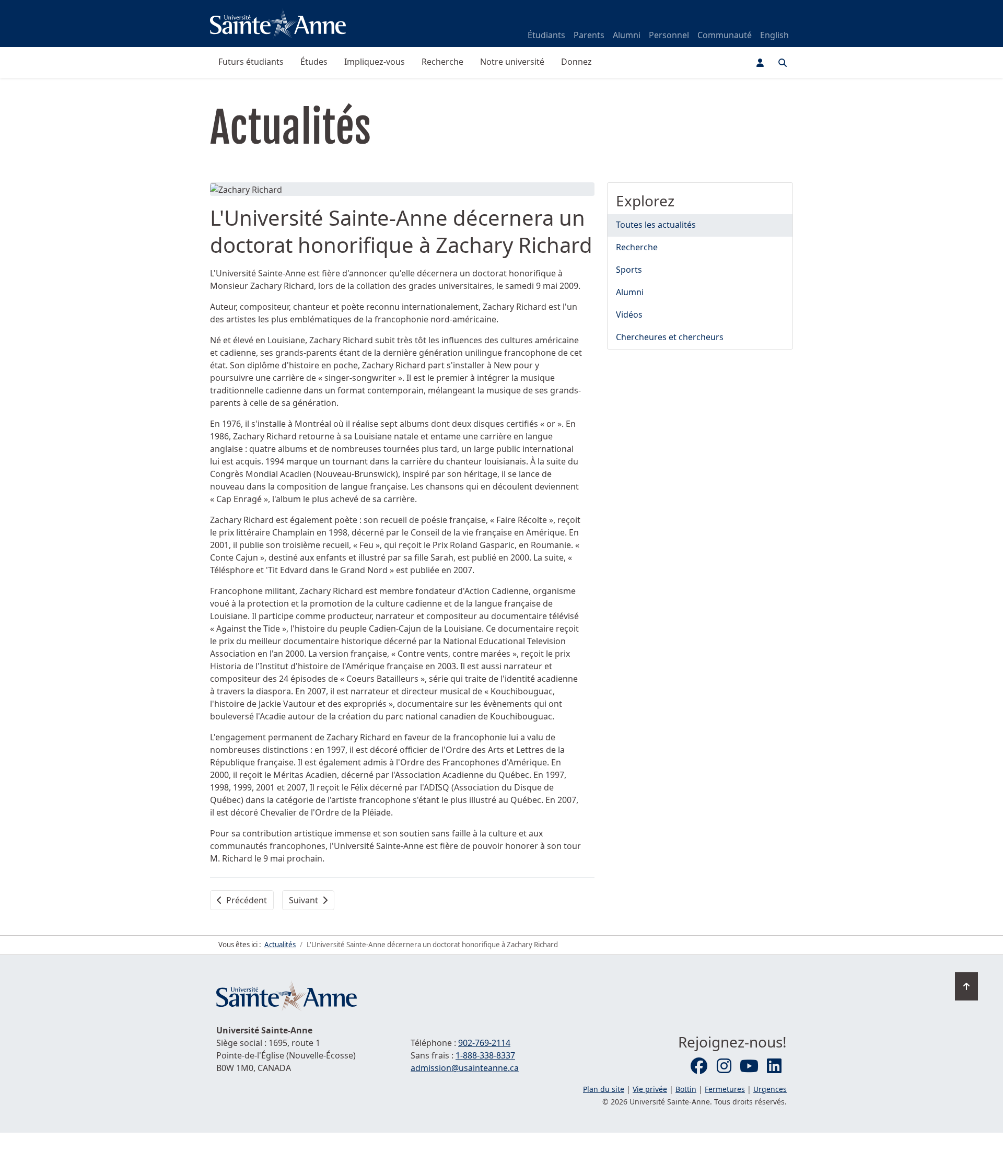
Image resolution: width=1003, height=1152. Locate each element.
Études (314, 61)
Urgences (770, 1089)
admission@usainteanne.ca (465, 1068)
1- (485, 1055)
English (774, 35)
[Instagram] (724, 1066)
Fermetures (725, 1089)
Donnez (576, 61)
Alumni (626, 35)
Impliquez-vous (374, 61)
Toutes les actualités (656, 224)
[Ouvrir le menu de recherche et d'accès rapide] (782, 62)
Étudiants (546, 35)
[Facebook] (699, 1066)
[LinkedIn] (774, 1066)
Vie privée (650, 1089)
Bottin (685, 1089)
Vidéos (629, 314)
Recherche (442, 61)
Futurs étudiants (251, 61)
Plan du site (603, 1089)
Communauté (724, 35)
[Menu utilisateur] (760, 62)
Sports (629, 269)
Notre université (512, 61)
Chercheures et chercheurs (670, 337)
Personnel (669, 35)
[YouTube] (749, 1066)
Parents (589, 35)
